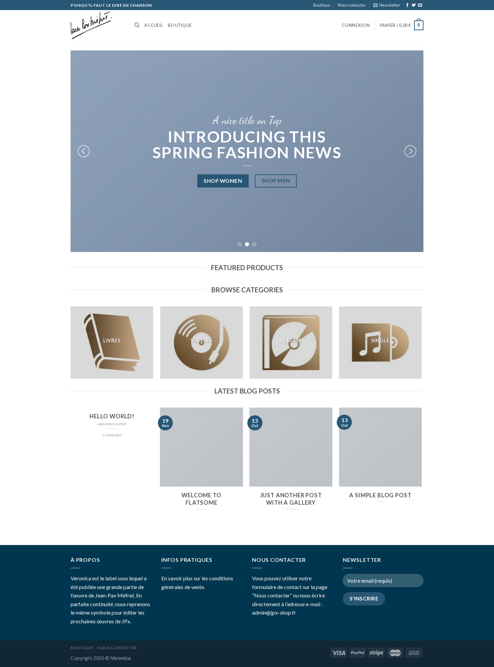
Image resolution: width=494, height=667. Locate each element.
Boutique (321, 5)
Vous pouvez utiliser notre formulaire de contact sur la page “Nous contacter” (289, 586)
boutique (180, 25)
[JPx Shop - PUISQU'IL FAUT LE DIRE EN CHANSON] (97, 25)
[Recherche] (136, 25)
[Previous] (84, 151)
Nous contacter (352, 5)
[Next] (410, 151)
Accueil (153, 25)
